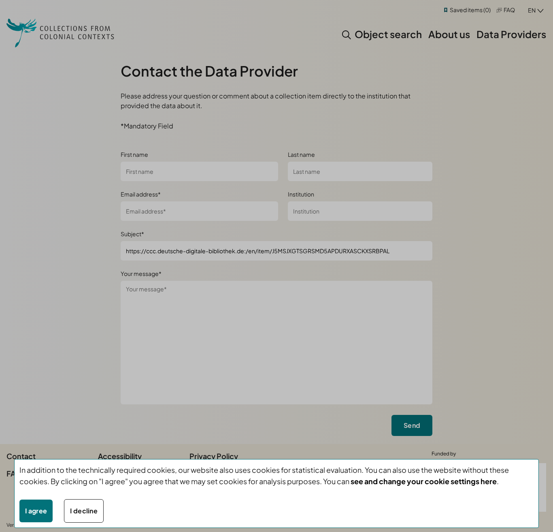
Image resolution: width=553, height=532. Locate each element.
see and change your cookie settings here (424, 481)
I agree (36, 510)
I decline (84, 510)
